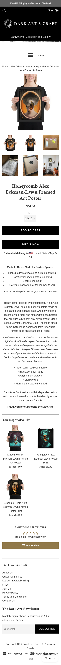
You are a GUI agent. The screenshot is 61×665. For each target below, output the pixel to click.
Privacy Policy (10, 592)
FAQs (5, 584)
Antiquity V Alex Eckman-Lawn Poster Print (46, 458)
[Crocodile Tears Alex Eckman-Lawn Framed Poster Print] (15, 486)
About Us (7, 572)
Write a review (30, 545)
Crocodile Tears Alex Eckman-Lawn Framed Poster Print (15, 507)
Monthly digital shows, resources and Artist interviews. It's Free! (25, 618)
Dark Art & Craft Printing (15, 580)
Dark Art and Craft (31, 644)
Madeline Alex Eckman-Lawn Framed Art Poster (15, 458)
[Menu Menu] (30, 55)
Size (30, 213)
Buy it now (30, 244)
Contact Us (8, 600)
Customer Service (12, 576)
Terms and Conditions (14, 596)
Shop (51, 10)
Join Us (6, 588)
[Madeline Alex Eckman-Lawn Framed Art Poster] (15, 438)
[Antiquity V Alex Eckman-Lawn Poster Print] (46, 438)
